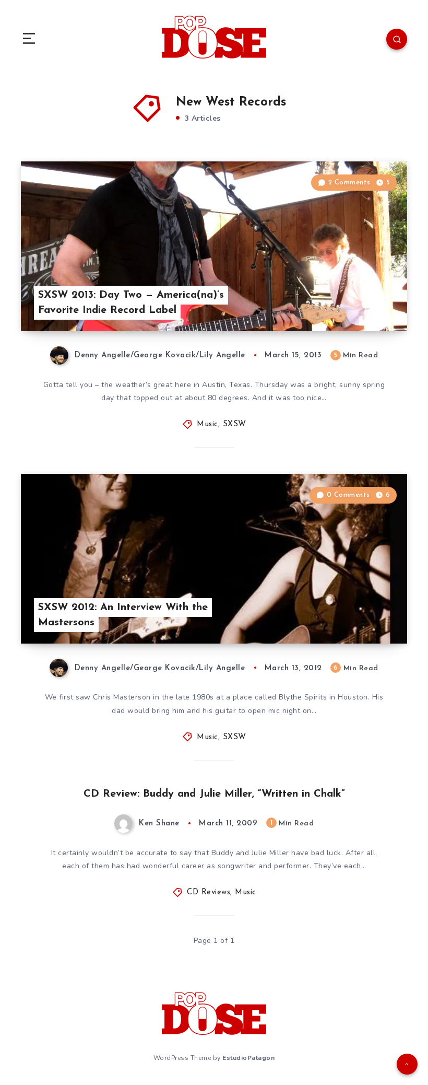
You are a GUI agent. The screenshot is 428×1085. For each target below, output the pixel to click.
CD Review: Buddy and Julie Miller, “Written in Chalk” (214, 794)
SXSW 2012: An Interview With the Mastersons (123, 615)
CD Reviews (208, 892)
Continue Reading (370, 301)
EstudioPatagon (248, 1058)
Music (207, 424)
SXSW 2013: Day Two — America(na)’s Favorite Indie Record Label (131, 303)
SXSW (234, 424)
